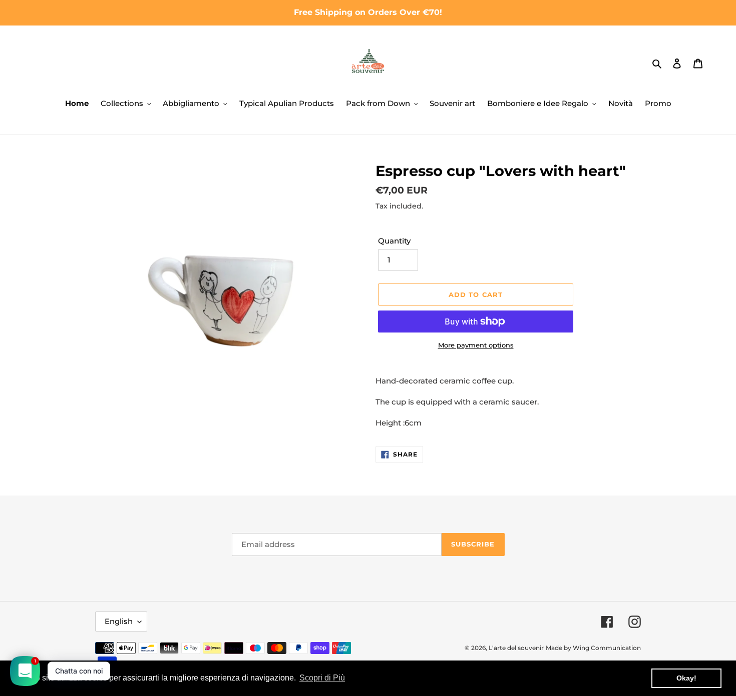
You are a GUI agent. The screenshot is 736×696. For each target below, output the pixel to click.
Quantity (394, 241)
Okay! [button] (686, 678)
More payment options (476, 345)
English (119, 621)
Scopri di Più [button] (322, 678)
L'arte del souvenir (516, 648)
